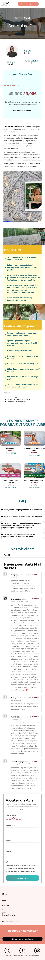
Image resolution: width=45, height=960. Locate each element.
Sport (4, 900)
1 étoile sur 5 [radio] (7, 818)
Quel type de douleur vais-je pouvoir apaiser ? (23, 516)
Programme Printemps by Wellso (34, 449)
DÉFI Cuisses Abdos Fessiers (10, 482)
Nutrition (5, 905)
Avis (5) (7, 555)
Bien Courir (10, 448)
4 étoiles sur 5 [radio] (16, 818)
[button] (42, 4)
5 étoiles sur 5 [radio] (20, 818)
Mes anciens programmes (11, 922)
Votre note (11, 815)
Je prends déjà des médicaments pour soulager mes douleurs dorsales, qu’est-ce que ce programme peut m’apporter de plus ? (21, 525)
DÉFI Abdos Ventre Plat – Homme (34, 482)
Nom (8, 841)
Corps (4, 910)
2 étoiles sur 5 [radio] (10, 818)
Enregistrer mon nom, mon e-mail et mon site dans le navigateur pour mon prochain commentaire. (21, 868)
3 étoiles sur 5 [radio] (13, 818)
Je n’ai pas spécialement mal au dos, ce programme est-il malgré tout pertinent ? (18, 535)
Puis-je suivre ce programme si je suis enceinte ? (24, 509)
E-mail (9, 852)
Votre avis (11, 826)
